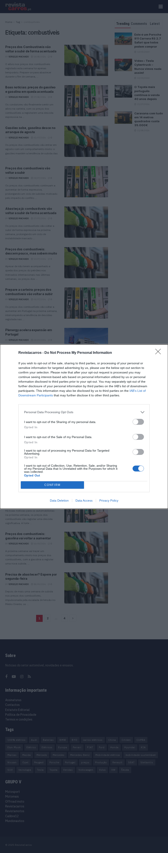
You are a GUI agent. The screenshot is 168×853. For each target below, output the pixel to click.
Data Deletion (59, 500)
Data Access (84, 500)
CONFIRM (52, 485)
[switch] (138, 422)
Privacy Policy (108, 500)
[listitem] (84, 412)
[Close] (159, 353)
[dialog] (84, 426)
